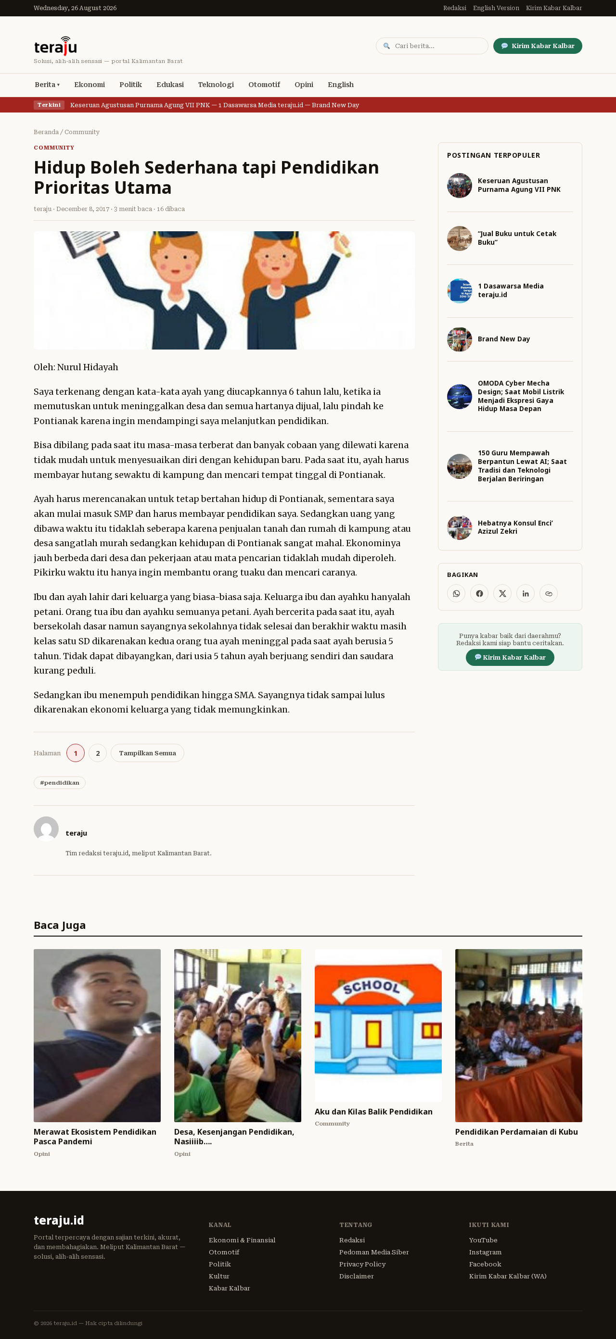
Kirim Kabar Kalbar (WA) (508, 1276)
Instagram (485, 1252)
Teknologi (216, 84)
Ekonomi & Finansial (242, 1240)
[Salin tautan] (548, 593)
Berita (45, 84)
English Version (496, 8)
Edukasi (170, 84)
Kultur (219, 1276)
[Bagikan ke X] (502, 593)
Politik (130, 84)
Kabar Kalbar (229, 1288)
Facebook (485, 1264)
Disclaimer (356, 1276)
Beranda (46, 132)
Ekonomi (89, 84)
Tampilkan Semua (147, 753)
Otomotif (264, 84)
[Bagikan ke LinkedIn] (525, 593)
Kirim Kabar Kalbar (554, 8)
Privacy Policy (362, 1264)
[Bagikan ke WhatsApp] (456, 593)
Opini (304, 84)
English (341, 84)
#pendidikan (59, 782)
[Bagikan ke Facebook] (479, 593)
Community (82, 132)
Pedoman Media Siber (374, 1252)
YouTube (483, 1240)
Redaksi (454, 8)
